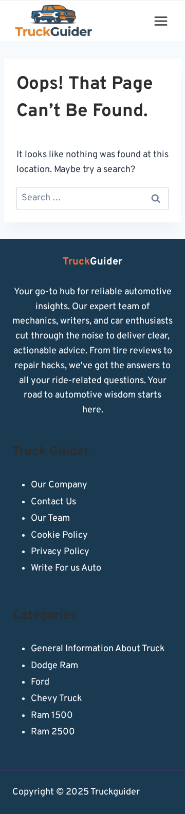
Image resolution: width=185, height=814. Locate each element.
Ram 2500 (53, 732)
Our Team (50, 518)
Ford (40, 682)
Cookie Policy (59, 535)
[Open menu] (161, 20)
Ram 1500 (52, 716)
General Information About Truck (98, 649)
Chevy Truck (56, 699)
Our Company (59, 485)
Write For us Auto (66, 568)
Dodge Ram (54, 666)
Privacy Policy (60, 552)
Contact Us (53, 502)
